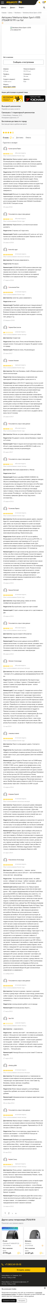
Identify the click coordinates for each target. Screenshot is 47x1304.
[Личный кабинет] (39, 2)
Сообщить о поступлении (23, 62)
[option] (23, 39)
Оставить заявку (23, 1270)
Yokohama (17, 12)
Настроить (21, 1300)
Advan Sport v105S (9, 87)
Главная (4, 12)
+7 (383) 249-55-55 (12, 1264)
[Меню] (2, 2)
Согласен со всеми (9, 1300)
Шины (10, 12)
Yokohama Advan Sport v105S (32, 12)
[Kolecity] (14, 2)
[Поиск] (44, 7)
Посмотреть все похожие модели (12, 1223)
